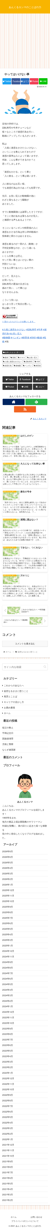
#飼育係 (25, 337)
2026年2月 (7, 879)
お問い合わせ (36, 1217)
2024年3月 (7, 995)
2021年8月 (7, 1167)
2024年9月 (7, 962)
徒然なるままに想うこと (14, 352)
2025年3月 (7, 940)
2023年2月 (7, 1067)
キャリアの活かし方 (14, 702)
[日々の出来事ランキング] (10, 317)
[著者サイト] (13, 402)
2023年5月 (7, 1050)
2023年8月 (7, 1034)
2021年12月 (8, 1144)
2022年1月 (7, 1139)
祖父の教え (7, 727)
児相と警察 (7, 744)
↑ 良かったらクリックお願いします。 (18, 321)
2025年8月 (7, 912)
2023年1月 (7, 1072)
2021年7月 (7, 1172)
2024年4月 (7, 989)
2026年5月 (7, 862)
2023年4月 (7, 1056)
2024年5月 (7, 984)
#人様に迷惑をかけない (14, 329)
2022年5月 (7, 1117)
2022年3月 (7, 1128)
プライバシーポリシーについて (25, 1221)
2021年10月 (8, 1155)
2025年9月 (7, 906)
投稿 (14, 357)
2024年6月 (7, 978)
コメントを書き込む (25, 643)
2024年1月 (7, 1006)
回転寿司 (28, 361)
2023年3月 (7, 1061)
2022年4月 (7, 1122)
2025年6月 (7, 923)
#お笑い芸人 (15, 333)
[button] (44, 666)
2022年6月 (7, 1111)
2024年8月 (7, 967)
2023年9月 (7, 1028)
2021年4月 (7, 1189)
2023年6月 (7, 1045)
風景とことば (10, 696)
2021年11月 (8, 1150)
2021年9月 (7, 1161)
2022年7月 (7, 1106)
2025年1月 (7, 945)
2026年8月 (7, 851)
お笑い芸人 (33, 357)
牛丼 (38, 361)
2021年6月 (7, 1178)
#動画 (39, 337)
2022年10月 (8, 1089)
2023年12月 (8, 1011)
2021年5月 (7, 1183)
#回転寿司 (31, 329)
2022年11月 (8, 1083)
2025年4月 (7, 934)
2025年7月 (7, 917)
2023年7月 (7, 1039)
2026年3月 (7, 873)
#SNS (33, 337)
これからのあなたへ (14, 685)
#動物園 (6, 337)
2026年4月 (7, 867)
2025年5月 (7, 928)
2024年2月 (7, 1000)
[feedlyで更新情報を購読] (36, 402)
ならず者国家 (9, 749)
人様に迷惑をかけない (13, 361)
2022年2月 (7, 1133)
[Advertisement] (25, 42)
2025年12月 (8, 890)
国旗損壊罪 (7, 738)
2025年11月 (8, 895)
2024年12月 (8, 951)
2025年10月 (8, 901)
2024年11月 (8, 956)
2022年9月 (7, 1094)
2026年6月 (7, 856)
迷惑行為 (8, 365)
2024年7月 (7, 973)
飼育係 (38, 365)
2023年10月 (8, 1023)
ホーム (7, 713)
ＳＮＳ (22, 357)
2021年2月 (7, 1200)
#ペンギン (16, 337)
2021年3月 (7, 1194)
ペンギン (28, 365)
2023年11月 (8, 1017)
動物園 (18, 365)
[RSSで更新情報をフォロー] (25, 409)
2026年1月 (7, 884)
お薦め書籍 (9, 707)
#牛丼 (40, 329)
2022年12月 (8, 1078)
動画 (6, 357)
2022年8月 (7, 1100)
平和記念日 (7, 733)
